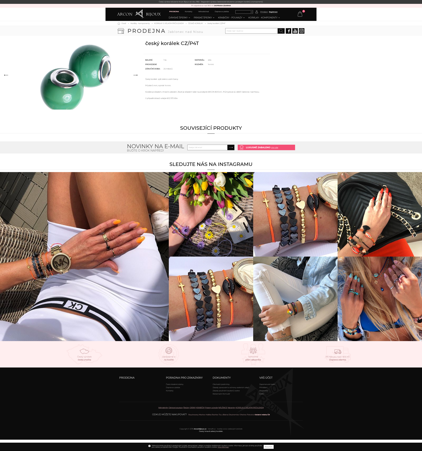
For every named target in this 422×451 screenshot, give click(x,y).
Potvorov (250, 415)
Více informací (223, 447)
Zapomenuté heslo (267, 384)
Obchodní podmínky (221, 384)
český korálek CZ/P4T (216, 23)
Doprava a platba (222, 11)
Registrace (273, 12)
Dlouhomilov (234, 415)
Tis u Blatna (223, 415)
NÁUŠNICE (222, 408)
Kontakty (188, 11)
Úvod (123, 23)
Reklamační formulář (221, 394)
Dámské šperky (178, 18)
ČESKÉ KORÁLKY (195, 23)
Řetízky (186, 408)
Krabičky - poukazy (230, 18)
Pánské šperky (203, 18)
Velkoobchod (203, 11)
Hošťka (208, 415)
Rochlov (215, 415)
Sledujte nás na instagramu (211, 164)
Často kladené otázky (174, 384)
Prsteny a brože (211, 408)
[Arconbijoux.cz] (143, 14)
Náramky (231, 408)
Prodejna (165, 31)
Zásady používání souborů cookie (226, 391)
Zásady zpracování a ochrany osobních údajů (231, 387)
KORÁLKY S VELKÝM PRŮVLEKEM (169, 23)
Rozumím (268, 447)
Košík (261, 394)
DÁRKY (193, 408)
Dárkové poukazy (176, 408)
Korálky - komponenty (262, 18)
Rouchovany (193, 415)
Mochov (202, 415)
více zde (274, 148)
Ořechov (243, 415)
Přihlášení (263, 387)
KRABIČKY (200, 408)
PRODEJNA (174, 11)
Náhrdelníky (163, 408)
